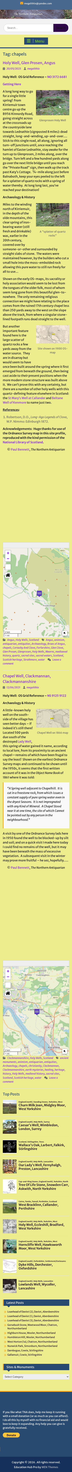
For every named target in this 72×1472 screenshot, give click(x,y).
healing (49, 1069)
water (41, 659)
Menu (39, 41)
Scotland (34, 640)
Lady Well (24, 741)
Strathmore (30, 659)
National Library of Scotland (23, 442)
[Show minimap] (64, 633)
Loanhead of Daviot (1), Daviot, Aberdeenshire (33, 1316)
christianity (35, 1065)
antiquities (24, 643)
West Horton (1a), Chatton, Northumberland (32, 1341)
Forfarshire (43, 647)
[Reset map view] (8, 575)
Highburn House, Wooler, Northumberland (31, 1333)
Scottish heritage (12, 659)
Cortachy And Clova (24, 647)
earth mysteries (34, 1069)
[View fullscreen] (8, 567)
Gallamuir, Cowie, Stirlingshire (24, 1354)
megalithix (33, 68)
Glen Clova (57, 647)
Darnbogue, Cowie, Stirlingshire (25, 1350)
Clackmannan (51, 1065)
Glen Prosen (9, 651)
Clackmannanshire (18, 1058)
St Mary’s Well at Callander (26, 398)
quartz (16, 655)
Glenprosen (24, 651)
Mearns (49, 651)
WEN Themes (50, 1467)
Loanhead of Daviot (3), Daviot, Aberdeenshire (33, 1320)
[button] (39, 593)
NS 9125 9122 (56, 695)
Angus (10, 640)
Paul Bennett (20, 449)
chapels (7, 647)
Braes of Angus (56, 643)
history (7, 1073)
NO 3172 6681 (57, 77)
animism (59, 640)
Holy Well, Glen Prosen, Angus (29, 62)
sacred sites (28, 655)
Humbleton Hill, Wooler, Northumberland (31, 1337)
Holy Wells (22, 640)
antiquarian (10, 643)
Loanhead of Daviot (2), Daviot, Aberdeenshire (33, 1311)
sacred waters (44, 655)
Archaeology (39, 643)
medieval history (35, 1073)
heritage (59, 1069)
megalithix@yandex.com (38, 3)
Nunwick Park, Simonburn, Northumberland (32, 1346)
